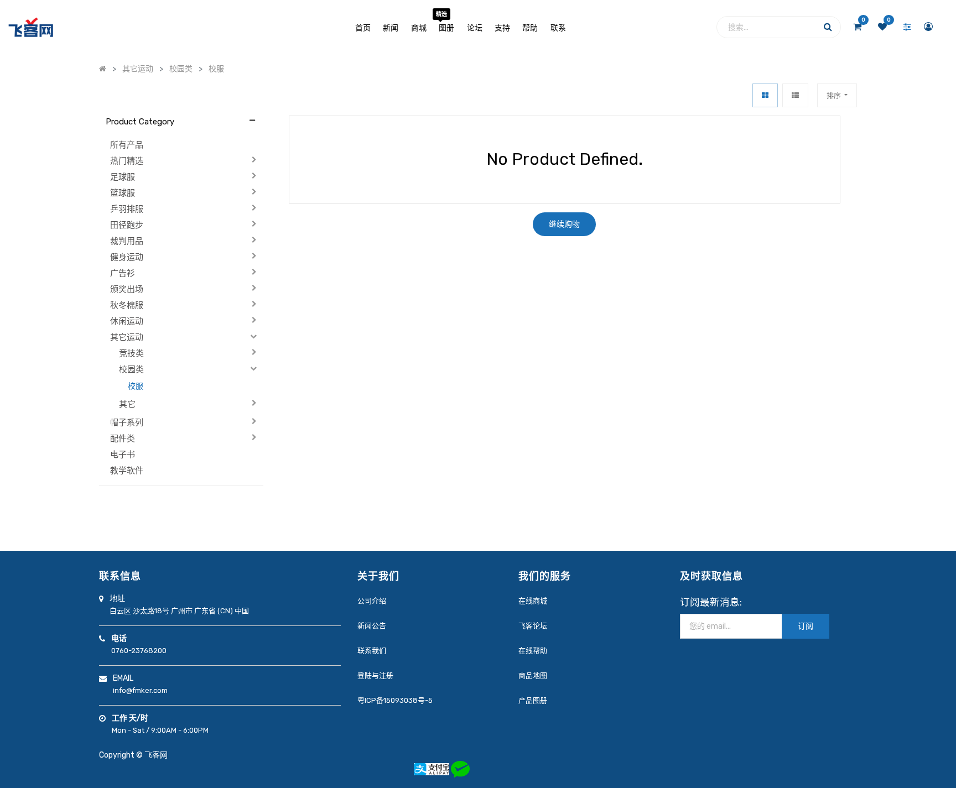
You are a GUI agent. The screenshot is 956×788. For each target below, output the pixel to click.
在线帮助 (532, 650)
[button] (837, 95)
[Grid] (765, 95)
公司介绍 (371, 601)
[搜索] (828, 29)
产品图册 (532, 700)
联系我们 (371, 650)
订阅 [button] (805, 626)
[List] (795, 95)
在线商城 (532, 601)
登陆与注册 (375, 675)
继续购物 (564, 224)
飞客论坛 (532, 626)
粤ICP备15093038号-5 (395, 700)
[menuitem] (363, 27)
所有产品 (126, 145)
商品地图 (532, 675)
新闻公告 (371, 626)
